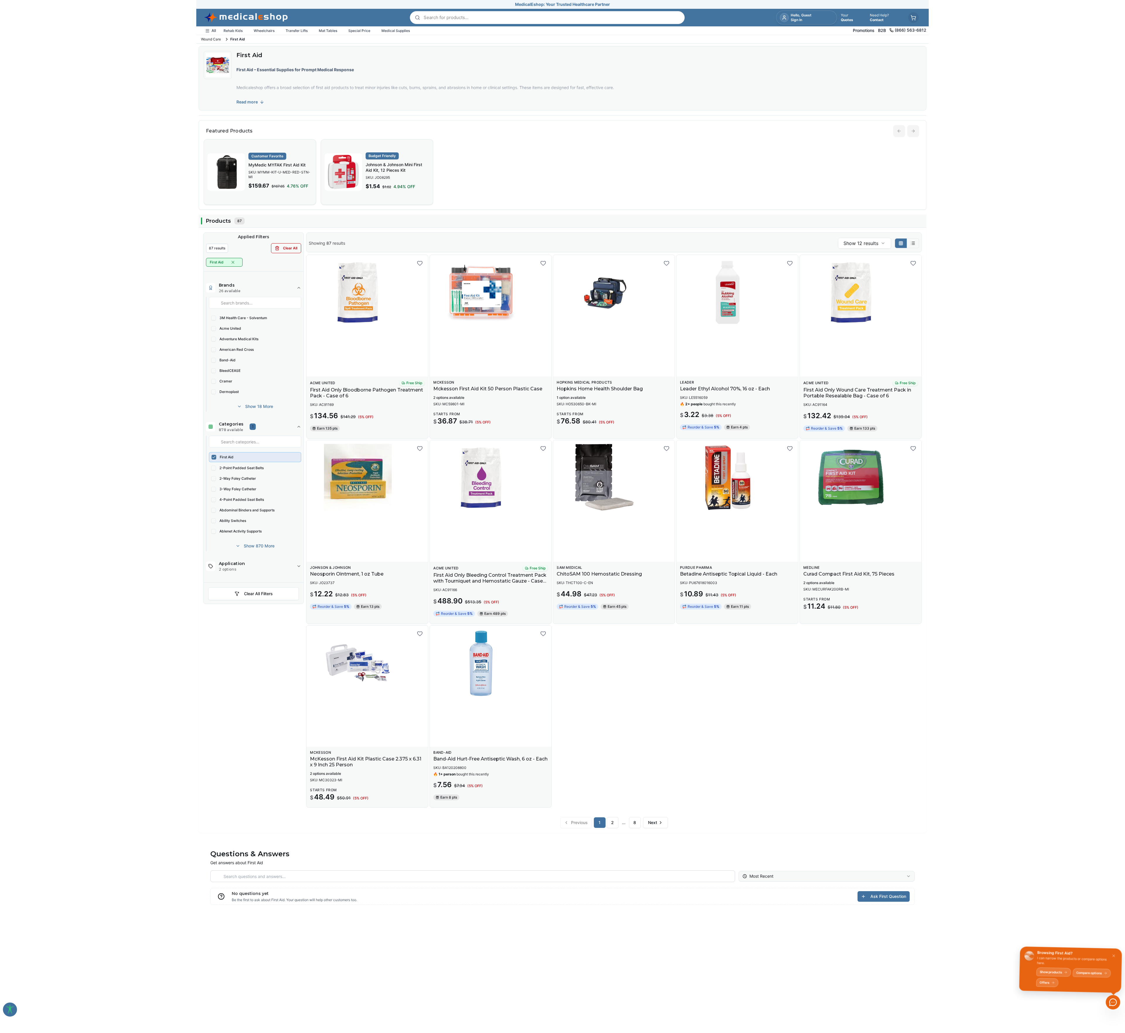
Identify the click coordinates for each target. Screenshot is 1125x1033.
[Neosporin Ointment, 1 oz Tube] (367, 477)
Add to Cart (370, 367)
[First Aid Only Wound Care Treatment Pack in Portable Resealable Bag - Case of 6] (860, 292)
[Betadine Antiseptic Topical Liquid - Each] (737, 477)
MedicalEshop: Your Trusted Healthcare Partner (562, 4)
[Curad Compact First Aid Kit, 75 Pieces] (860, 477)
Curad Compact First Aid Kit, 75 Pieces (848, 574)
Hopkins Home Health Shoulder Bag (600, 389)
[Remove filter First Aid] (233, 262)
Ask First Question (888, 896)
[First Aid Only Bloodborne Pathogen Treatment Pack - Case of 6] (367, 292)
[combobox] (864, 243)
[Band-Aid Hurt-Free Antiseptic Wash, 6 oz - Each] (490, 662)
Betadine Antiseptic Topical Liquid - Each (728, 574)
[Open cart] (913, 17)
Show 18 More (259, 406)
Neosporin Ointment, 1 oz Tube (346, 574)
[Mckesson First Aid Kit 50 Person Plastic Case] (490, 292)
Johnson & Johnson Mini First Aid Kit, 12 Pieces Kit (394, 167)
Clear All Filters (258, 593)
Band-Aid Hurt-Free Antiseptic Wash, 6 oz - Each (490, 759)
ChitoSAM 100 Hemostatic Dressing (599, 574)
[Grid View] (901, 243)
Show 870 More (259, 545)
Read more (247, 101)
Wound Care (211, 39)
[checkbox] (213, 318)
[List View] (913, 243)
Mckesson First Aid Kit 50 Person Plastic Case (487, 389)
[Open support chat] (1113, 1002)
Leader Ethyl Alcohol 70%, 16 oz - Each (725, 389)
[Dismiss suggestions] (1112, 957)
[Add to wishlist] (420, 263)
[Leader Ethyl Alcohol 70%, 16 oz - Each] (737, 292)
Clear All (290, 248)
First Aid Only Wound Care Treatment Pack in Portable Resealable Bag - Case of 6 (857, 393)
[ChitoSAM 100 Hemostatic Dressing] (614, 477)
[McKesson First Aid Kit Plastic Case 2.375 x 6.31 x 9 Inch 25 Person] (367, 662)
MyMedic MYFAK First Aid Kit (277, 164)
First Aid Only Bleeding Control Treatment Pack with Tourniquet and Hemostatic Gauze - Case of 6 (489, 581)
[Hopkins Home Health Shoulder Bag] (614, 292)
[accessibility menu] (10, 1009)
